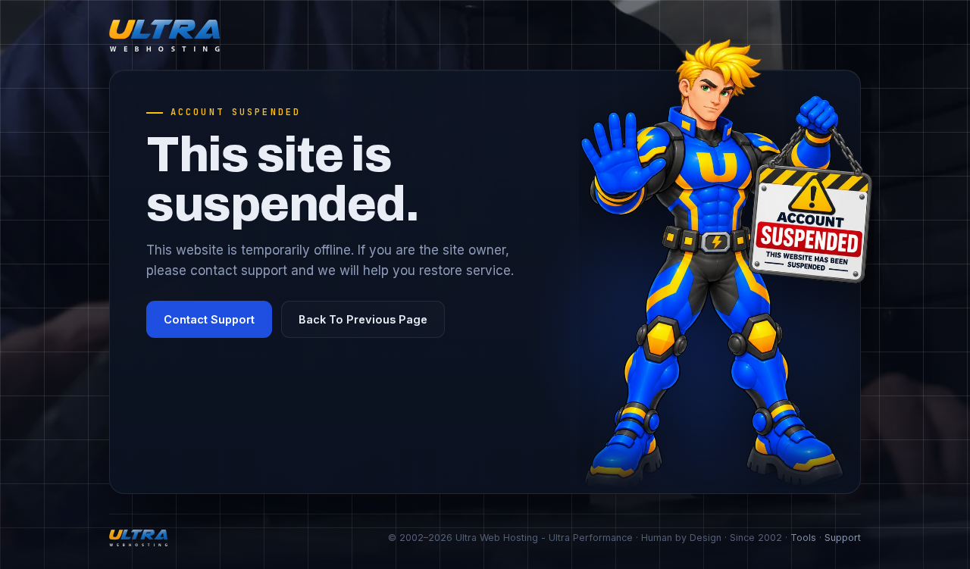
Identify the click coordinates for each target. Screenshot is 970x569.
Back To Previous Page (363, 319)
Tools (803, 537)
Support (842, 537)
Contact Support (209, 319)
